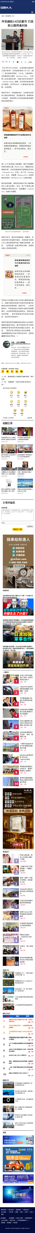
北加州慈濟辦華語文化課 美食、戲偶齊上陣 (26, 734)
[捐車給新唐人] (18, 588)
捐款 (21, 1212)
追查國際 (11, 1218)
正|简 (30, 62)
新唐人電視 (19, 1218)
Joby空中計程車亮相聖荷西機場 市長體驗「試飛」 (26, 689)
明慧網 (3, 1222)
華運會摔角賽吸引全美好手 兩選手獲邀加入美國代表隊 (26, 769)
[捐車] (18, 1171)
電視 (2, 1214)
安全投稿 (3, 1212)
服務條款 (18, 1209)
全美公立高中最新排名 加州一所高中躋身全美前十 (26, 678)
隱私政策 (26, 1209)
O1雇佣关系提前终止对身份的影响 (26, 924)
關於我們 (3, 1209)
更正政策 (11, 1209)
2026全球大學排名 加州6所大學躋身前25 (26, 891)
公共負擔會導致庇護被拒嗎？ (24, 1005)
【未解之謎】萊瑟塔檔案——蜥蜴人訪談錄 (26, 869)
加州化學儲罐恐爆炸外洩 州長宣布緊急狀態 (26, 960)
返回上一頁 (17, 529)
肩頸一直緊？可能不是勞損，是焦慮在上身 (26, 880)
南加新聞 (8, 16)
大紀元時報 (4, 1220)
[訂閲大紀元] (18, 1144)
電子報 (11, 1212)
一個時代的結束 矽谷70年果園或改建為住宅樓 (26, 746)
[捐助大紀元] (18, 1183)
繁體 (33, 1)
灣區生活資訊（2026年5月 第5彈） (26, 937)
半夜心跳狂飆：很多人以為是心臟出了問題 (26, 857)
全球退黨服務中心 (22, 1220)
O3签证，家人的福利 (26, 947)
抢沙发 (30, 418)
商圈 (16, 1212)
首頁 (2, 16)
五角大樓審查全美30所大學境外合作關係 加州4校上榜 (26, 723)
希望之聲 (12, 1220)
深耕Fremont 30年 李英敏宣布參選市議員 (27, 914)
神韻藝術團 (28, 1218)
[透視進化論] (18, 848)
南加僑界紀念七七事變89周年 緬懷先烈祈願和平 (8, 439)
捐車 (26, 1212)
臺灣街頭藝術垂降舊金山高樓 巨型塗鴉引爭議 (26, 780)
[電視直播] (18, 1202)
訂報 (31, 1212)
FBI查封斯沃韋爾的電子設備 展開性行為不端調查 (26, 712)
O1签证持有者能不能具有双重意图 (26, 902)
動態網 (9, 1222)
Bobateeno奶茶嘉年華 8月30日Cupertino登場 (27, 757)
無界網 (15, 1222)
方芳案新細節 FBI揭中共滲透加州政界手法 (26, 700)
